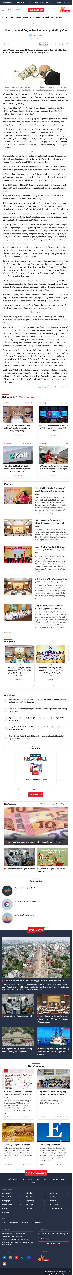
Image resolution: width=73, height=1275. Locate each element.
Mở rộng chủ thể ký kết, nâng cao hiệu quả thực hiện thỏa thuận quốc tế (51, 580)
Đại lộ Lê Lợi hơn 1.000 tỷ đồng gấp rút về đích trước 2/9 (34, 980)
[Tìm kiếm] (8, 9)
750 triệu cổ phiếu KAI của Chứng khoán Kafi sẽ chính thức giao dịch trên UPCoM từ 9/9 (18, 468)
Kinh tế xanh (48, 17)
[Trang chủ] (3, 17)
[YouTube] (16, 1257)
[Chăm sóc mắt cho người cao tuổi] (18, 1003)
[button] (33, 685)
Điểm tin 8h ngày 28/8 (24, 915)
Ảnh (3, 1222)
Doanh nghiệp (43, 403)
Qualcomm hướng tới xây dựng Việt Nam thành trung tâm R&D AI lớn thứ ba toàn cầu (37, 719)
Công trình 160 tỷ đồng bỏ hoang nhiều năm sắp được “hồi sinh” (17, 1049)
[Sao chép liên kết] (63, 44)
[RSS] (4, 1263)
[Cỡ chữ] (8, 44)
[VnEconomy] (36, 152)
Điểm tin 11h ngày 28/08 (25, 901)
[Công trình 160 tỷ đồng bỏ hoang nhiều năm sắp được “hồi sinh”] (18, 1036)
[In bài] (4, 44)
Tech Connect (47, 2)
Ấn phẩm (36, 748)
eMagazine (64, 803)
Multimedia (10, 803)
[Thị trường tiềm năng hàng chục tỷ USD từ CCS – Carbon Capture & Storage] (53, 1036)
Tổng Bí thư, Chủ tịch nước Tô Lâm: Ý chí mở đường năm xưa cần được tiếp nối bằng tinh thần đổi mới (37, 728)
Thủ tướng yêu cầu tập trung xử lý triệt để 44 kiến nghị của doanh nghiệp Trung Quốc (38, 709)
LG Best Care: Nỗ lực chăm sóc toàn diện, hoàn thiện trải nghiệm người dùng (54, 468)
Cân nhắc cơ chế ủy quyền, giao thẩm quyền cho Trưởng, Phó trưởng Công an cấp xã (52, 1019)
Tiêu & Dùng (20, 2)
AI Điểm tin (36, 880)
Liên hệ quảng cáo (53, 1243)
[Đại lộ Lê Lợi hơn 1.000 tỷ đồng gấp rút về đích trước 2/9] (36, 957)
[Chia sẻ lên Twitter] (55, 44)
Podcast (46, 803)
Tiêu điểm (9, 17)
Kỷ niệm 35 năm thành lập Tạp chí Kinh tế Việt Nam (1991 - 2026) (53, 1094)
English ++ (61, 2)
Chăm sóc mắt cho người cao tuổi (20, 868)
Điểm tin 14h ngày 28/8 (24, 888)
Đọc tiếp (8, 484)
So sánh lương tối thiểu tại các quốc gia (51, 869)
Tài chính (27, 17)
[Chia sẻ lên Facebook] (51, 44)
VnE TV (36, 2)
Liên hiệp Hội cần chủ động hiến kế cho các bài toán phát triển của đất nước (50, 491)
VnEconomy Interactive (50, 1144)
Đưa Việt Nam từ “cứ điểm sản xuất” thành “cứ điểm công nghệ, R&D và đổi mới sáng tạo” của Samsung (37, 700)
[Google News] (43, 44)
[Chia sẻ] (67, 44)
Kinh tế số (37, 17)
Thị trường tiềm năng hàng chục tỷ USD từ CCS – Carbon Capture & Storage (53, 1051)
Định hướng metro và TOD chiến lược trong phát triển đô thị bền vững (18, 1094)
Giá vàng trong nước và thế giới (17, 1144)
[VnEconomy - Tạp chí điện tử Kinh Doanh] (36, 1173)
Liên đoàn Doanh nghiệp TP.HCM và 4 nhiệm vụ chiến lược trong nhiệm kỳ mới (53, 428)
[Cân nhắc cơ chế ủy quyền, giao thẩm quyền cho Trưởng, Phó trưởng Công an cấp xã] (53, 1003)
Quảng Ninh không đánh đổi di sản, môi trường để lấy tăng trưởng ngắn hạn (50, 550)
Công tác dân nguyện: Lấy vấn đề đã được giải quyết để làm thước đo (50, 607)
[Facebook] (4, 1257)
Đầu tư (18, 17)
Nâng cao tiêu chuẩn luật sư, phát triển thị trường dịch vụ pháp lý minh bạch (50, 523)
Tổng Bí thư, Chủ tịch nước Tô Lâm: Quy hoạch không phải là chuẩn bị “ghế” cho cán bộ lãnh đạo (37, 737)
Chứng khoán (7, 2)
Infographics (55, 803)
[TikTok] (23, 1257)
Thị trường (60, 17)
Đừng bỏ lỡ (9, 642)
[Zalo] (29, 1257)
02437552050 (45, 1238)
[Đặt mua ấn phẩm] (64, 9)
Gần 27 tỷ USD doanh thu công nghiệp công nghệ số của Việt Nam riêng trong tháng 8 (17, 428)
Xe (29, 2)
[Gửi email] (59, 44)
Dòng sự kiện (36, 1066)
